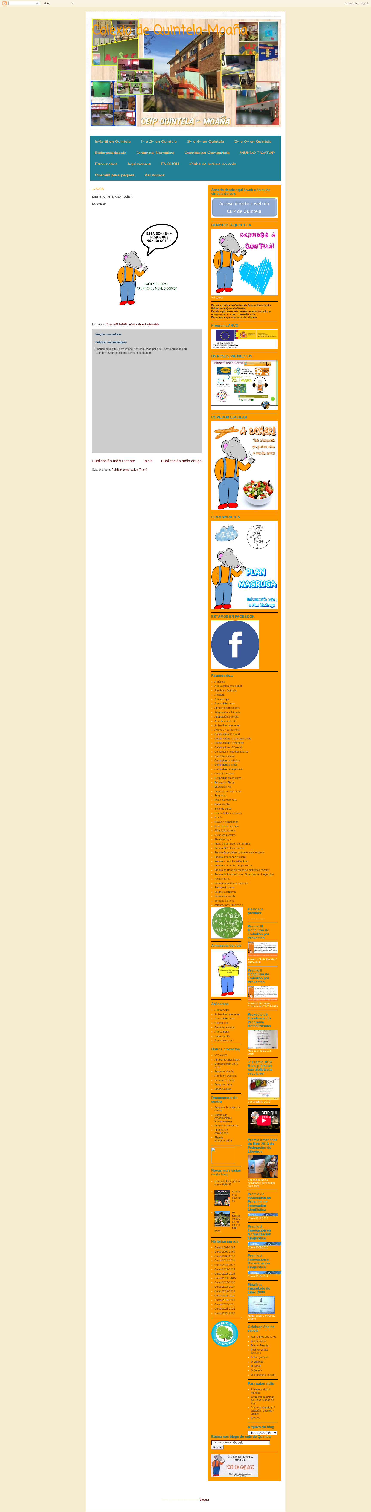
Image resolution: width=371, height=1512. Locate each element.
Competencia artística (227, 760)
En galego (220, 795)
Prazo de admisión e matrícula (232, 843)
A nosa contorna (223, 1040)
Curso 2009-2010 (224, 1256)
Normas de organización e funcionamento (223, 1118)
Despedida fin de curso (228, 778)
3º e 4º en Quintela (205, 141)
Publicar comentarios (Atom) (129, 469)
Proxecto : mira (223, 1084)
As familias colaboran (227, 725)
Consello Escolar (224, 773)
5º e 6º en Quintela (252, 141)
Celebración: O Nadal (227, 734)
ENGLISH (170, 164)
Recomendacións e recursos (231, 883)
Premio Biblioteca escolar (229, 848)
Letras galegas (259, 1357)
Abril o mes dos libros (227, 707)
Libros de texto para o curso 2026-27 (227, 1183)
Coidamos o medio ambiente (231, 751)
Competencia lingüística (228, 769)
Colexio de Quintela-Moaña (170, 30)
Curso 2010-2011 (224, 1260)
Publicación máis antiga (181, 461)
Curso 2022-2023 (224, 1313)
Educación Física (224, 782)
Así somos (155, 175)
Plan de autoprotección (223, 1139)
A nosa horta (221, 1031)
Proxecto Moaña (224, 1071)
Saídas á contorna (225, 892)
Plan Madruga (222, 839)
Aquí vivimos (139, 164)
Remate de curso (224, 887)
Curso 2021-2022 (224, 1308)
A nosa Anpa (221, 699)
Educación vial (223, 786)
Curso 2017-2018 (224, 1291)
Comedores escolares (236, 1196)
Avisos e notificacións (227, 729)
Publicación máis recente (113, 461)
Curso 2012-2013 (224, 1269)
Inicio (148, 461)
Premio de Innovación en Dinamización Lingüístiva (244, 874)
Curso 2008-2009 (224, 1251)
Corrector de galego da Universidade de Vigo (262, 1400)
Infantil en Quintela (113, 141)
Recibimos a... (222, 878)
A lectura (219, 694)
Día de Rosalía (259, 1345)
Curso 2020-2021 (224, 1304)
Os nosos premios (225, 835)
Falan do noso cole (225, 800)
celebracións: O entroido (228, 905)
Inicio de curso (222, 808)
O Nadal (256, 1366)
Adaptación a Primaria (227, 712)
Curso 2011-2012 (224, 1264)
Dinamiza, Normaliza (155, 152)
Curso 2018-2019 (224, 1295)
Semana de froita (224, 900)
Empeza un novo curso (227, 791)
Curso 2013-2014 (224, 1273)
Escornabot (106, 164)
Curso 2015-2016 (224, 1282)
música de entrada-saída (143, 324)
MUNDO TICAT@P (257, 152)
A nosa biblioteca (224, 703)
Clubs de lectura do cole (212, 164)
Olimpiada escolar (225, 830)
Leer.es (255, 1418)
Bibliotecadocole (110, 152)
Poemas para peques (114, 175)
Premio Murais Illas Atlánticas (231, 861)
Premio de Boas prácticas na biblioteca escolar (241, 870)
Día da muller (259, 1341)
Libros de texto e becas (228, 813)
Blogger (204, 1499)
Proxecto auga (222, 1089)
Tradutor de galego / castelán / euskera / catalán (263, 1410)
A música (219, 681)
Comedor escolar (224, 756)
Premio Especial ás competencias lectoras (239, 852)
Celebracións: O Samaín (228, 747)
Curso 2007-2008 (224, 1247)
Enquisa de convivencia (221, 1131)
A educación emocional (228, 685)
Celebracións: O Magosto (229, 742)
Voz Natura (220, 1055)
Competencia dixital (226, 764)
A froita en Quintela (225, 690)
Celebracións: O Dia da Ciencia (232, 738)
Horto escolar (222, 804)
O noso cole (221, 1022)
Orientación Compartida (207, 152)
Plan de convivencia (226, 1125)
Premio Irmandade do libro (230, 857)
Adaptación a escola (226, 716)
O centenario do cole (226, 826)
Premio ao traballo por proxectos (233, 865)
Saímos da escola (224, 896)
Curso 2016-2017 (224, 1286)
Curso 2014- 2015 (225, 1278)
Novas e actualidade (226, 821)
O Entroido (257, 1361)
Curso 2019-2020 (116, 324)
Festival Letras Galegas (259, 1351)
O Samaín (257, 1370)
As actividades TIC (225, 721)
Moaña (218, 817)
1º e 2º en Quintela (159, 141)
